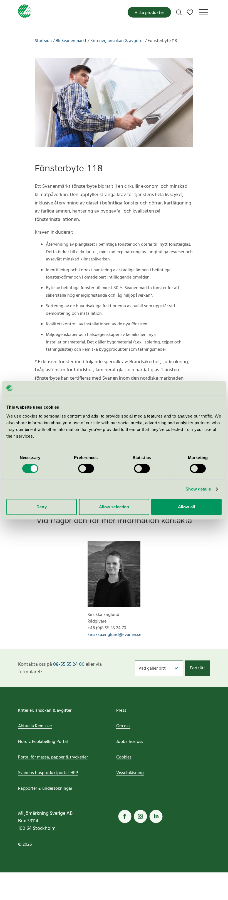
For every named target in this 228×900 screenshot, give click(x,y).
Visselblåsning (130, 773)
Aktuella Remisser (35, 726)
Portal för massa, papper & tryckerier (53, 757)
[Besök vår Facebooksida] (125, 816)
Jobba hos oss (129, 741)
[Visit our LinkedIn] (156, 816)
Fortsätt (197, 668)
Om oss (123, 726)
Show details (198, 489)
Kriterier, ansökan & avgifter (44, 710)
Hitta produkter (149, 12)
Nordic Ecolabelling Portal (43, 741)
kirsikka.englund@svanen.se (114, 634)
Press (121, 710)
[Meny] (204, 12)
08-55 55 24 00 (69, 664)
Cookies (124, 757)
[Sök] (178, 12)
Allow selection (114, 506)
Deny (41, 506)
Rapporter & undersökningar (45, 788)
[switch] (86, 468)
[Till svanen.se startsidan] (24, 12)
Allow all (186, 506)
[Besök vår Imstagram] (140, 816)
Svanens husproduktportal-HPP (48, 773)
